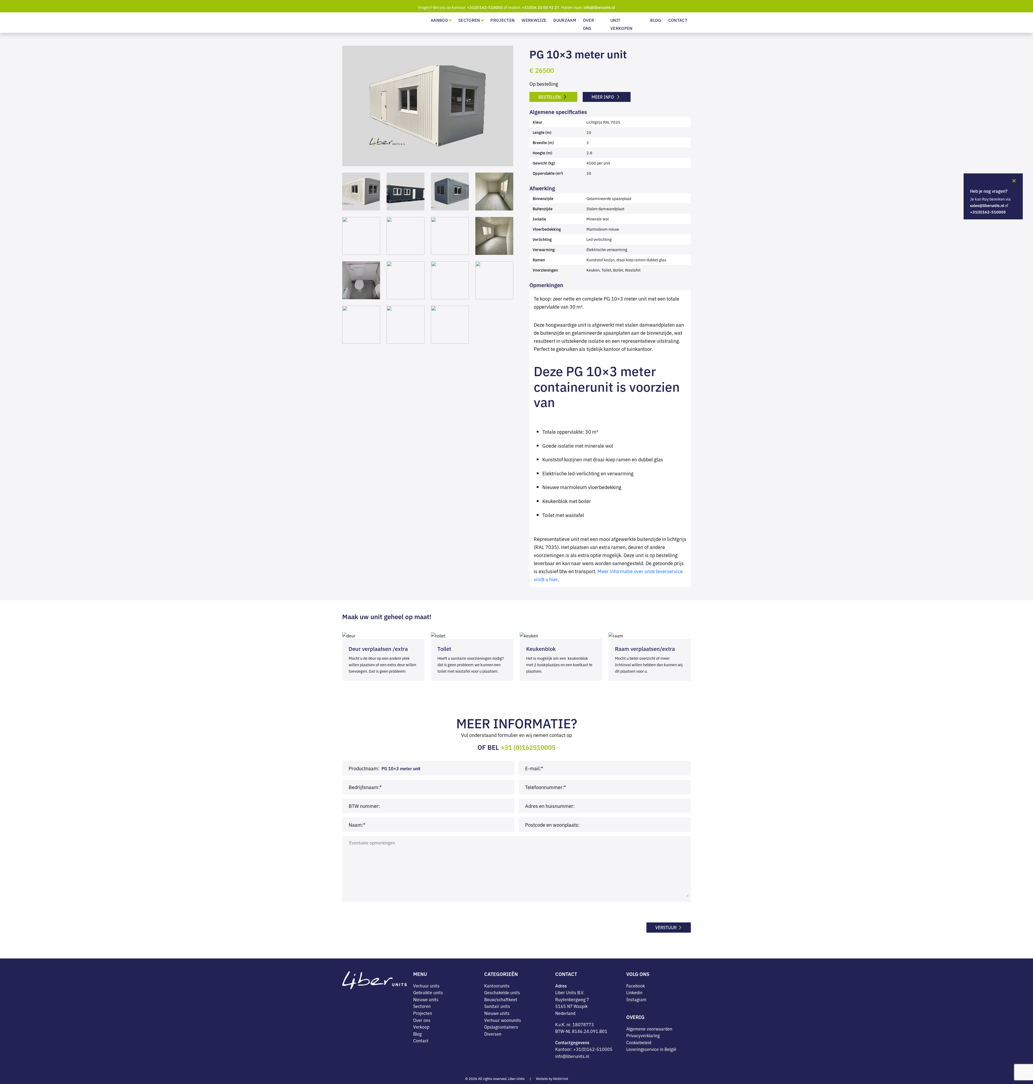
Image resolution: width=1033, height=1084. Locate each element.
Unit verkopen (621, 24)
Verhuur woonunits (502, 1020)
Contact (677, 20)
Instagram (636, 999)
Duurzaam (564, 20)
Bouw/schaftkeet (500, 999)
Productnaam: (364, 767)
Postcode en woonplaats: (552, 824)
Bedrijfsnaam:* (365, 786)
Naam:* (357, 824)
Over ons (588, 24)
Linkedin (634, 993)
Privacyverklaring (643, 1036)
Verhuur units (426, 986)
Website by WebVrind (552, 1078)
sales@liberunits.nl (987, 205)
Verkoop (421, 1027)
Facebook (635, 986)
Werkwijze (534, 20)
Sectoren (469, 20)
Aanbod (439, 20)
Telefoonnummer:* (545, 786)
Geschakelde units (502, 993)
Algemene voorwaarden (649, 1029)
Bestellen (550, 97)
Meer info (603, 97)
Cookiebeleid (638, 1042)
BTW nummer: (364, 805)
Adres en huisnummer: (550, 805)
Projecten (502, 20)
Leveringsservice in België (651, 1049)
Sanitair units (497, 1006)
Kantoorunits (497, 986)
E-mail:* (534, 767)
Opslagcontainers (501, 1027)
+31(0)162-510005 (485, 7)
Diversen (492, 1034)
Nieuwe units (425, 999)
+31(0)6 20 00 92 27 (540, 7)
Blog (655, 20)
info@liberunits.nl (599, 7)
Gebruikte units (428, 993)
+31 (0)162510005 (528, 746)
